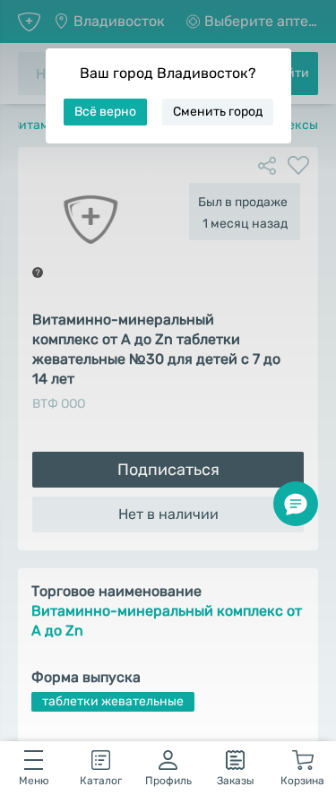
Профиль (168, 780)
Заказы (235, 780)
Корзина (302, 780)
